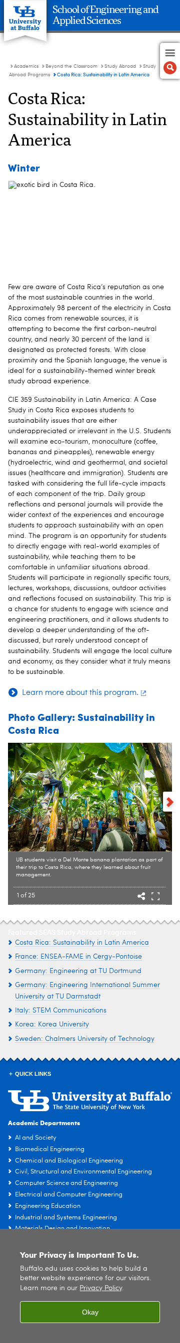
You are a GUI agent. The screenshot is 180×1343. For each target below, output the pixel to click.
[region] (90, 1286)
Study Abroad (121, 66)
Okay (90, 1312)
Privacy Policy (101, 1288)
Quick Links (33, 1074)
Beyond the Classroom (72, 66)
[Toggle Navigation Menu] (170, 61)
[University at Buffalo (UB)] (25, 15)
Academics (26, 66)
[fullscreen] (156, 897)
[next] (170, 802)
